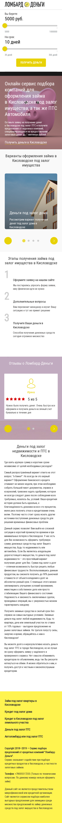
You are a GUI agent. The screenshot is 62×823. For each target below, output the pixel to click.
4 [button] (38, 240)
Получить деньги (31, 62)
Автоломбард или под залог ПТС (24, 736)
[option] (31, 201)
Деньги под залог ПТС (17, 729)
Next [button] (54, 240)
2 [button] (28, 240)
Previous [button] (8, 240)
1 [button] (23, 240)
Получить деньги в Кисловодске (26, 142)
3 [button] (33, 240)
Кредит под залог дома (18, 711)
